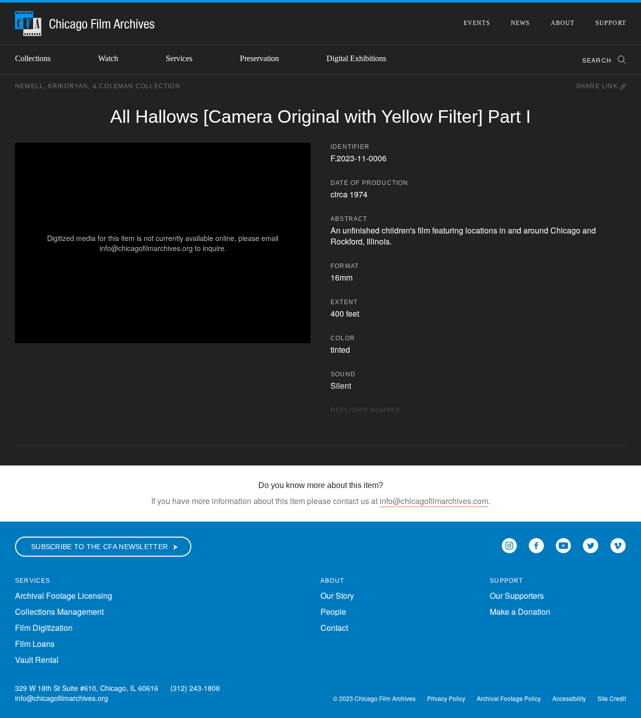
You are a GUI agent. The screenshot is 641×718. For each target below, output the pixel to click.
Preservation (259, 58)
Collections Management (59, 611)
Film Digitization (44, 627)
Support (610, 23)
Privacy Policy (446, 698)
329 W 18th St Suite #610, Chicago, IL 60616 (86, 688)
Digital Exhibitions (356, 58)
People (333, 611)
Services (179, 58)
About (563, 23)
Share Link (598, 86)
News (520, 23)
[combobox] (599, 60)
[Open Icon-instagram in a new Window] (509, 544)
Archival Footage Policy (509, 698)
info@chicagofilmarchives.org (61, 698)
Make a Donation (520, 611)
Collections (33, 58)
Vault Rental (37, 659)
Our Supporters (517, 595)
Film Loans (35, 643)
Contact (334, 627)
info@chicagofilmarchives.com (434, 501)
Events (477, 23)
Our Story (337, 595)
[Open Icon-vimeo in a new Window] (618, 544)
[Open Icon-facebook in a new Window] (536, 544)
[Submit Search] (618, 60)
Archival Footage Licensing (63, 595)
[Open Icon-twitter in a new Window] (590, 544)
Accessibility (569, 698)
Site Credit (611, 698)
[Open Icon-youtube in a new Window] (563, 544)
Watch (108, 58)
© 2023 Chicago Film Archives (374, 698)
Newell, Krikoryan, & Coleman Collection (97, 86)
